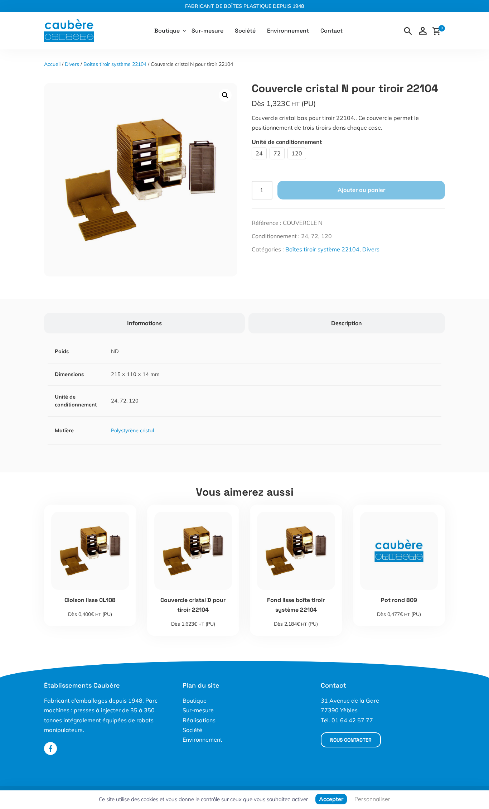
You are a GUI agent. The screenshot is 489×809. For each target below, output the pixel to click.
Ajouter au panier (361, 189)
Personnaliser (372, 799)
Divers (72, 64)
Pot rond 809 (399, 600)
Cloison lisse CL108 (90, 600)
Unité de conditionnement (287, 141)
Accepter (331, 799)
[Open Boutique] (184, 31)
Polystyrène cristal (132, 430)
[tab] (144, 323)
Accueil (52, 64)
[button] (225, 95)
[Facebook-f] (50, 748)
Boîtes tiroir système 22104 (114, 64)
